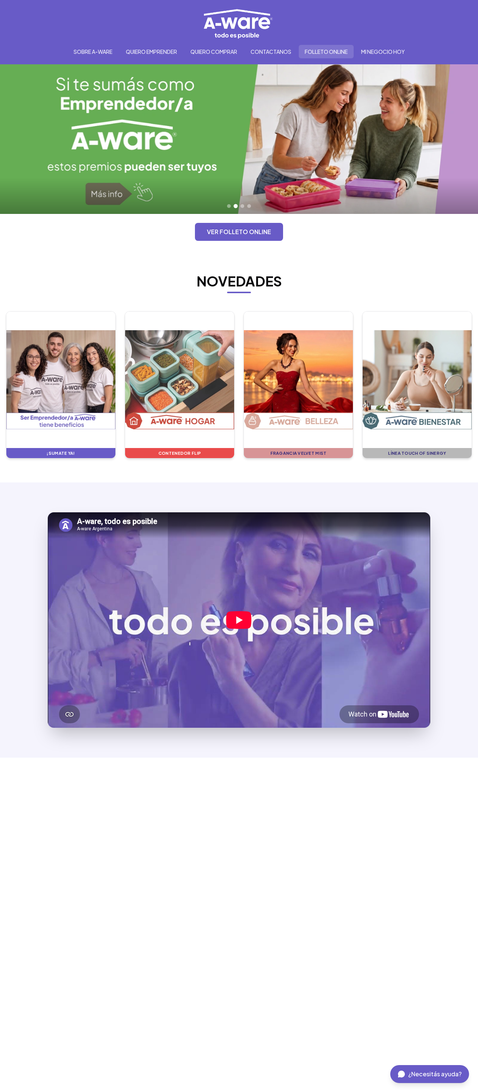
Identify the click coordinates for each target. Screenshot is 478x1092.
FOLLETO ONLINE (326, 51)
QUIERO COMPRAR (213, 51)
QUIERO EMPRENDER (151, 51)
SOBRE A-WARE (93, 51)
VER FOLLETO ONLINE (239, 232)
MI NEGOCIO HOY (383, 51)
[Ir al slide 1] (229, 206)
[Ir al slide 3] (242, 206)
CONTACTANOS (271, 51)
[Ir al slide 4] (249, 206)
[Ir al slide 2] (236, 206)
